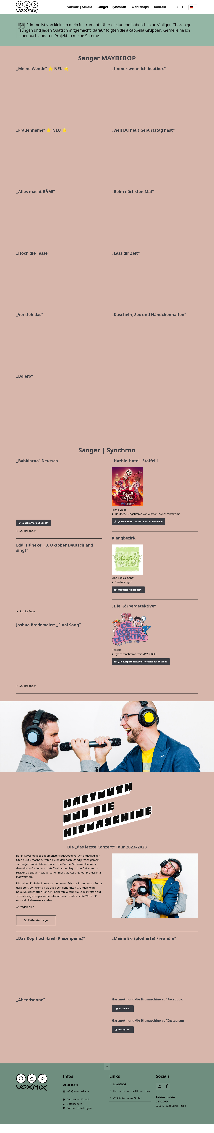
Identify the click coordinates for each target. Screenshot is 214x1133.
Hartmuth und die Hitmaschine (131, 1091)
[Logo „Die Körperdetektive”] (155, 629)
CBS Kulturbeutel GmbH (127, 1098)
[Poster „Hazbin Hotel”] (155, 486)
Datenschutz (74, 1104)
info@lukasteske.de (78, 1091)
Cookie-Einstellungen (79, 1108)
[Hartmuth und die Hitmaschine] (155, 885)
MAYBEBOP (119, 1084)
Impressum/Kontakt (79, 1099)
